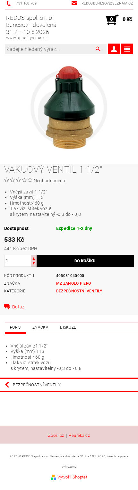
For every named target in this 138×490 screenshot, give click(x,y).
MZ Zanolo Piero (73, 283)
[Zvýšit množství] (34, 258)
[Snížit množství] (34, 264)
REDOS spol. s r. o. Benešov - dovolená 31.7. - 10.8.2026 (31, 27)
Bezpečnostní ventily (79, 291)
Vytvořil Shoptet (72, 477)
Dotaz (18, 306)
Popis (15, 327)
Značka (40, 327)
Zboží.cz (56, 435)
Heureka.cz (79, 435)
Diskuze (68, 327)
